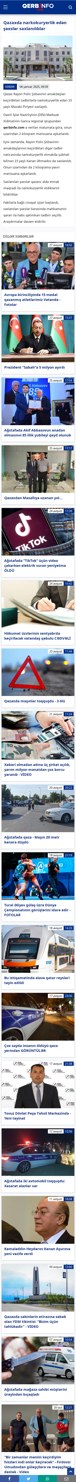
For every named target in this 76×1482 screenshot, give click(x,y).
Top (70, 1471)
